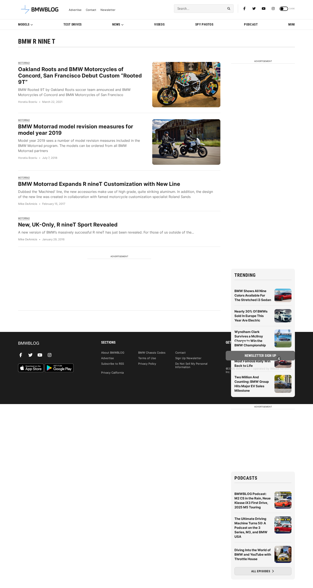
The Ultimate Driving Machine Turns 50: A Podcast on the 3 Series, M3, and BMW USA (250, 528)
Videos (159, 24)
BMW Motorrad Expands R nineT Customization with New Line (99, 184)
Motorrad (24, 63)
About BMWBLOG (112, 352)
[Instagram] (273, 8)
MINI (291, 24)
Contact (91, 10)
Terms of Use (147, 358)
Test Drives (72, 24)
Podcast (251, 24)
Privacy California (112, 372)
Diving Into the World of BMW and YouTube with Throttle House (252, 554)
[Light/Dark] (284, 9)
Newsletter (108, 10)
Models (24, 24)
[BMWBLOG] (52, 343)
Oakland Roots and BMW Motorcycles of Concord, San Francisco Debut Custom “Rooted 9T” (80, 75)
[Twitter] (254, 8)
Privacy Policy (147, 363)
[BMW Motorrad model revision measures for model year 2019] (186, 142)
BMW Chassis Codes (151, 352)
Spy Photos (204, 24)
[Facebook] (244, 8)
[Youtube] (263, 8)
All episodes (261, 571)
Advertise (75, 10)
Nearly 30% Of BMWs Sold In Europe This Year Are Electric (250, 315)
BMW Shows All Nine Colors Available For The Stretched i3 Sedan (252, 295)
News (116, 24)
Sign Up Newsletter (188, 358)
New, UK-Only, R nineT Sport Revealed (68, 224)
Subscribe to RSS (112, 363)
